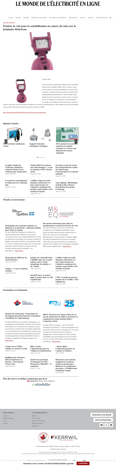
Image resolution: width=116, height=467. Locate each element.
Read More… (19, 251)
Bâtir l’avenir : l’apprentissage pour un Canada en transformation (40, 348)
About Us (6, 416)
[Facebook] (101, 425)
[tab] (37, 157)
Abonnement (73, 17)
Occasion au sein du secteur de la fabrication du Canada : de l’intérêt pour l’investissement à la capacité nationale (67, 169)
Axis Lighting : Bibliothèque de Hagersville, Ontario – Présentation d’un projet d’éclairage (67, 186)
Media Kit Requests (37, 423)
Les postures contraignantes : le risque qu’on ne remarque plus (16, 182)
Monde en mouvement (39, 17)
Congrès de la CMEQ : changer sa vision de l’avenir (16, 347)
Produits (26, 17)
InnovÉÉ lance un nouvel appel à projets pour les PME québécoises (41, 277)
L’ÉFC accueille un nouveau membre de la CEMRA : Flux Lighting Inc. (67, 279)
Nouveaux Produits (9, 22)
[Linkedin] (111, 425)
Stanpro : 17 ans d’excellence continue (16, 270)
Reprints (34, 416)
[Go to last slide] (6, 141)
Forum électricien (102, 17)
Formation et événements (57, 17)
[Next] (75, 141)
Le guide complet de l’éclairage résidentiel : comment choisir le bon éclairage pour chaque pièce (16, 168)
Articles (18, 17)
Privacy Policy (36, 418)
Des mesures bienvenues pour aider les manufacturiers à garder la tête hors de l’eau (60, 224)
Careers (5, 423)
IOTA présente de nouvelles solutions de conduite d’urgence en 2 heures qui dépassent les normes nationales (66, 148)
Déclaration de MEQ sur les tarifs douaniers (16, 259)
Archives (91, 17)
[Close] (114, 462)
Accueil (10, 17)
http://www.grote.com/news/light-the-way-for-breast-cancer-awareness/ (24, 112)
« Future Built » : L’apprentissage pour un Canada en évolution (65, 348)
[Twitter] (106, 425)
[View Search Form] (110, 17)
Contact (82, 17)
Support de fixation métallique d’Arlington (38, 144)
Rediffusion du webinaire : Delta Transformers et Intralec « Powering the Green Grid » (15, 360)
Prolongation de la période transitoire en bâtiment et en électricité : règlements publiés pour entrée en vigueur (23, 228)
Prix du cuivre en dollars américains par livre (25, 378)
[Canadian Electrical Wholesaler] (4, 17)
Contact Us (35, 426)
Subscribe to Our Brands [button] (101, 415)
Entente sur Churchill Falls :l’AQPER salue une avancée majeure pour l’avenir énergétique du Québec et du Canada (41, 262)
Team (4, 421)
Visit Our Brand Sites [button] (103, 420)
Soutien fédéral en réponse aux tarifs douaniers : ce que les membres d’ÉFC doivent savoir (41, 168)
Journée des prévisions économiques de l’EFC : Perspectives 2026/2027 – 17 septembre (41, 363)
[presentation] (14, 134)
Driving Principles (8, 418)
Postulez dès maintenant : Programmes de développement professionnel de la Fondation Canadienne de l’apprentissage (22, 316)
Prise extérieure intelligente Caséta (14, 144)
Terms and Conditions (38, 421)
